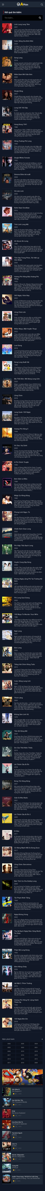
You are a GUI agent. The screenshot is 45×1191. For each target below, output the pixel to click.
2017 (8, 1055)
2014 (8, 1059)
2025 (22, 1043)
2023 (8, 1047)
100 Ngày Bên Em (21, 1019)
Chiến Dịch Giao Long (22, 529)
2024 (36, 1043)
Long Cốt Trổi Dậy (21, 108)
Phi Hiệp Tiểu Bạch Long (23, 546)
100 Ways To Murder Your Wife (26, 614)
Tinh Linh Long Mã (21, 224)
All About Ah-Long (21, 241)
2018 (36, 1051)
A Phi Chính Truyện (21, 462)
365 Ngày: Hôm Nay (21, 295)
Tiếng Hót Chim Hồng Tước (24, 664)
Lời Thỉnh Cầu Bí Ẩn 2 (22, 814)
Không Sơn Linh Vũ (21, 714)
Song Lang (18, 58)
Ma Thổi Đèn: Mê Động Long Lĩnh (27, 379)
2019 (22, 1051)
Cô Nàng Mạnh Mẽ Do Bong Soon (27, 848)
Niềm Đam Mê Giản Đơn (23, 74)
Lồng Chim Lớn (20, 312)
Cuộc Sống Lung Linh (22, 681)
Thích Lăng (18, 698)
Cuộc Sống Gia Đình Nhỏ (23, 41)
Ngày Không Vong (21, 914)
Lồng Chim (18, 395)
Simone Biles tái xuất (22, 174)
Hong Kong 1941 (20, 124)
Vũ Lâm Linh (19, 191)
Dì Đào (16, 831)
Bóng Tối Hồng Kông (22, 781)
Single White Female (22, 158)
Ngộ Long (18, 631)
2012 (36, 1059)
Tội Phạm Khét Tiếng (22, 898)
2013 (22, 1059)
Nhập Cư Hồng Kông (22, 496)
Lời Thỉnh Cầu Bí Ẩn (21, 764)
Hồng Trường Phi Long (22, 141)
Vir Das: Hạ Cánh (20, 446)
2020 (8, 1051)
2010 (22, 1063)
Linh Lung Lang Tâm (22, 24)
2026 (8, 1043)
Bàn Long (18, 648)
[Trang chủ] (22, 5)
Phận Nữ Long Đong (21, 950)
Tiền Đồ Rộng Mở (20, 731)
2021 (36, 1047)
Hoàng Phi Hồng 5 (21, 429)
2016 (22, 1055)
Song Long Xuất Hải (21, 362)
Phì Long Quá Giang (22, 598)
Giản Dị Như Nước (21, 798)
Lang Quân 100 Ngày (22, 412)
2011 (8, 1063)
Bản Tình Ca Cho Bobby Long (25, 881)
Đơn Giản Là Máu (20, 479)
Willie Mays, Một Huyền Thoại (25, 329)
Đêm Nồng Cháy (20, 967)
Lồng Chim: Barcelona (22, 864)
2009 (36, 1063)
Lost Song (18, 345)
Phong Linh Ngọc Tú (22, 512)
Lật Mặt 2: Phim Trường (23, 983)
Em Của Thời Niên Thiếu (23, 748)
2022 (22, 1047)
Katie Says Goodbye (21, 208)
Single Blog (18, 91)
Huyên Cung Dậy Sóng (22, 562)
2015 (36, 1055)
